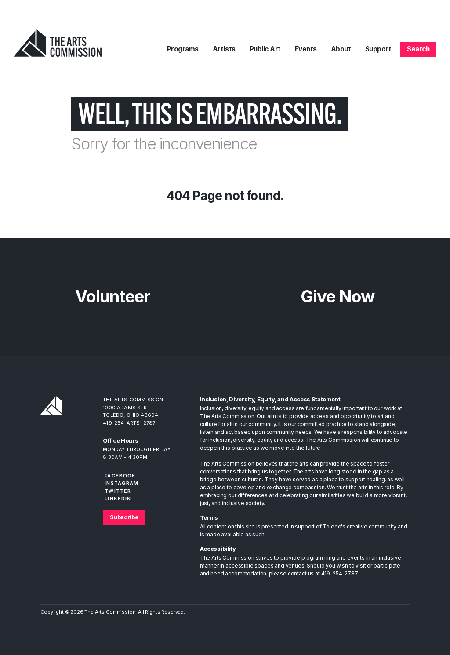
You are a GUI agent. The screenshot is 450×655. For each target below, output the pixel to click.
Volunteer (112, 296)
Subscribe (124, 517)
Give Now (337, 296)
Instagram (121, 483)
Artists (224, 49)
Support (378, 49)
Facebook (120, 476)
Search (418, 49)
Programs (183, 49)
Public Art (265, 49)
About (341, 49)
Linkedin (118, 498)
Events (306, 49)
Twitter (118, 491)
